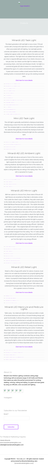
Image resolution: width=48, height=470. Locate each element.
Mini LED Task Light (24, 118)
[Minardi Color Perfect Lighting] (24, 6)
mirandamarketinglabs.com (24, 463)
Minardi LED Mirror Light (24, 190)
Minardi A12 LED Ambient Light (24, 153)
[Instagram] (30, 467)
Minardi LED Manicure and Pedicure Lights (24, 308)
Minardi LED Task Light (24, 40)
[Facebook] (18, 467)
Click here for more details (24, 80)
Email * (6, 414)
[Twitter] (24, 467)
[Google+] (21, 467)
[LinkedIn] (27, 467)
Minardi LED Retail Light (24, 267)
